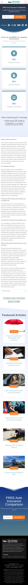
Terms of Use (21, 520)
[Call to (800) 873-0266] (25, 2)
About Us (5, 556)
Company (5, 554)
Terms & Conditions (14, 567)
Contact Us (9, 556)
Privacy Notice (15, 556)
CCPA (20, 567)
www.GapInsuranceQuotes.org (11, 564)
